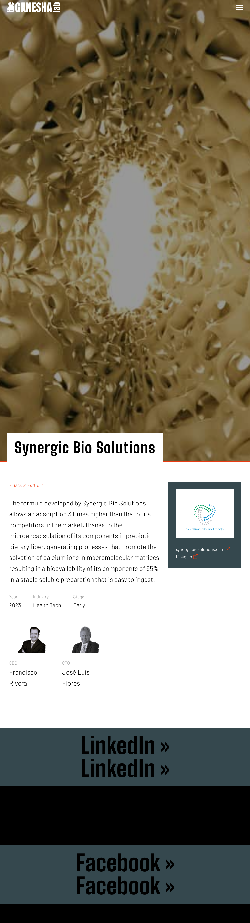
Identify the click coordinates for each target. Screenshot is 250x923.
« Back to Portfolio (26, 485)
